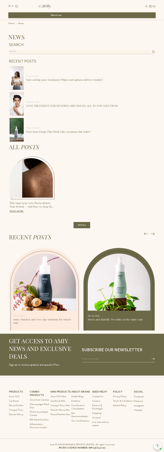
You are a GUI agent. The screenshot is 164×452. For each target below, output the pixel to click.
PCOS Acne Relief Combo (39, 413)
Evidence (75, 400)
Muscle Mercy (16, 414)
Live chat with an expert (100, 424)
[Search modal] (16, 6)
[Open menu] (11, 6)
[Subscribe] (153, 359)
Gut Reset (14, 400)
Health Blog (77, 396)
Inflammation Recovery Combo (38, 426)
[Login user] (146, 6)
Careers (96, 400)
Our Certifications (80, 420)
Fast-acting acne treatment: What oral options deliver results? (64, 79)
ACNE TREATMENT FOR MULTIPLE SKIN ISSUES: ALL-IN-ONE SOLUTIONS (72, 105)
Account (96, 417)
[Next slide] (152, 234)
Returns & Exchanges (97, 407)
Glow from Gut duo (39, 399)
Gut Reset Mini (58, 400)
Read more (17, 211)
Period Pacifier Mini (60, 414)
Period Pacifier (16, 405)
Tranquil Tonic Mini (60, 405)
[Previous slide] (146, 234)
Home (11, 23)
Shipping (96, 413)
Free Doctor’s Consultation (78, 407)
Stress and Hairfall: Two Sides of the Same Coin (115, 319)
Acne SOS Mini (58, 396)
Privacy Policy (120, 396)
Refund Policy (120, 405)
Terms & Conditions (123, 400)
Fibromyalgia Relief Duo (39, 406)
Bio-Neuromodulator (79, 415)
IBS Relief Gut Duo (39, 419)
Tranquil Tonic (16, 409)
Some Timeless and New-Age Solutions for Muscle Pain (42, 321)
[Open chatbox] (157, 446)
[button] (152, 6)
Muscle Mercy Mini (60, 409)
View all (82, 225)
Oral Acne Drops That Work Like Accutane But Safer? (58, 131)
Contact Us (97, 396)
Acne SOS (14, 396)
